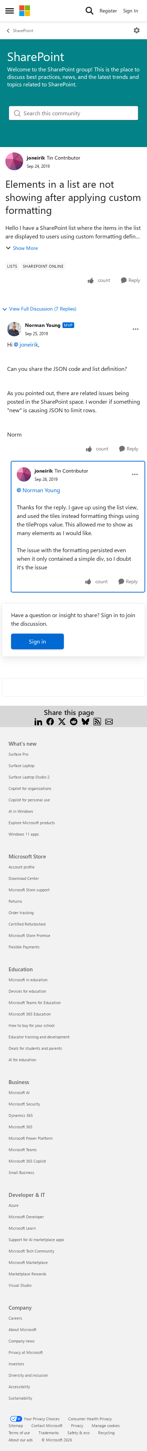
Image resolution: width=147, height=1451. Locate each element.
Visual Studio (20, 1285)
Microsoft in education (28, 979)
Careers (15, 1318)
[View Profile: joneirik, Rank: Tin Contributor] (14, 161)
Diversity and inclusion (28, 1375)
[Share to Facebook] (50, 721)
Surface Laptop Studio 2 (29, 777)
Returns (15, 901)
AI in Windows (21, 811)
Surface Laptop (21, 765)
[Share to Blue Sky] (85, 721)
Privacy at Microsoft (26, 1352)
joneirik (36, 157)
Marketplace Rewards (27, 1273)
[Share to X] (62, 721)
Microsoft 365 (20, 1126)
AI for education (22, 1059)
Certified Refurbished (27, 924)
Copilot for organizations (30, 788)
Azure (14, 1205)
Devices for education (27, 991)
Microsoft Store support (29, 889)
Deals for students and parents (35, 1048)
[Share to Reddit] (73, 721)
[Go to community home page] (24, 10)
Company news (22, 1341)
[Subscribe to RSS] (97, 721)
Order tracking (21, 912)
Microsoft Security (24, 1104)
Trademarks (49, 1432)
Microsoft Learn (22, 1228)
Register (108, 10)
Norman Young (43, 325)
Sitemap (16, 1425)
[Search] (89, 10)
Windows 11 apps (24, 834)
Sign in (37, 641)
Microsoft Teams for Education (35, 1002)
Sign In (130, 10)
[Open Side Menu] (9, 10)
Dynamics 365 (21, 1115)
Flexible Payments (24, 946)
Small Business (21, 1172)
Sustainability (20, 1398)
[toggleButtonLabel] (137, 30)
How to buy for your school (32, 1025)
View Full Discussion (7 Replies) (42, 308)
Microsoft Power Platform (30, 1138)
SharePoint (23, 30)
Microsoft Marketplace (28, 1262)
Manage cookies (106, 1425)
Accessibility (19, 1386)
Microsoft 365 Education (30, 1014)
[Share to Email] (109, 721)
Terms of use (19, 1432)
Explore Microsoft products (32, 822)
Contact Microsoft (46, 1425)
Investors (16, 1363)
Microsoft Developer (26, 1216)
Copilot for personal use (29, 799)
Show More (25, 248)
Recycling (106, 1432)
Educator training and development (39, 1036)
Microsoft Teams (23, 1149)
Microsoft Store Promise (29, 935)
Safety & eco (78, 1432)
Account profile (22, 867)
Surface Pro (18, 754)
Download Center (24, 878)
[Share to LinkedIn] (38, 721)
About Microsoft (22, 1329)
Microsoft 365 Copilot (27, 1161)
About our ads (21, 1439)
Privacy (77, 1425)
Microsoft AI (19, 1092)
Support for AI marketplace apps (36, 1239)
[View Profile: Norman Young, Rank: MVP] (14, 329)
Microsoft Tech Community (31, 1251)
